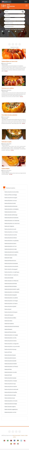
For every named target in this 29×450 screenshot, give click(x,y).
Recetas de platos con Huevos (11, 303)
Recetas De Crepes (8, 257)
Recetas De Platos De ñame (10, 332)
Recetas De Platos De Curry (10, 260)
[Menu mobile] (26, 6)
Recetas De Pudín (8, 375)
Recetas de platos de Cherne (11, 237)
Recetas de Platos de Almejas (11, 194)
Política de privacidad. (16, 435)
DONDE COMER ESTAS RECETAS (9, 26)
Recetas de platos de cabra (10, 211)
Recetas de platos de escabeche (11, 266)
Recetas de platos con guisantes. (12, 240)
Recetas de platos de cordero (11, 254)
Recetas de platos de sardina (11, 392)
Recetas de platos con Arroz (11, 200)
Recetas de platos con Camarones (12, 220)
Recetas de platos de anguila (11, 197)
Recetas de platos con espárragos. (12, 272)
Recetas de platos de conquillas (11, 252)
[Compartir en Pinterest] (13, 44)
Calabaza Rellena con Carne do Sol (9, 61)
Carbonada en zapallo (6, 141)
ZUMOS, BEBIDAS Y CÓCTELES (9, 22)
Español (5, 1)
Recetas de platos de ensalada (11, 263)
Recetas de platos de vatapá (11, 403)
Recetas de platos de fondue (11, 283)
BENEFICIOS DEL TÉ (7, 19)
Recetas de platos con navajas (11, 335)
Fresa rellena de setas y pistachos (9, 115)
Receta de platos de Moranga (11, 214)
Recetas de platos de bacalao (11, 206)
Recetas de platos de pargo (10, 349)
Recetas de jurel (8, 309)
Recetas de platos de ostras (10, 340)
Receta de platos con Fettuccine (11, 280)
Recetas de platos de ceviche (11, 234)
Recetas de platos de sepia (10, 395)
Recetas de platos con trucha (11, 400)
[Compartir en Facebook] (9, 44)
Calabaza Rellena (5, 168)
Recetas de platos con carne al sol (12, 223)
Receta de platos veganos (10, 406)
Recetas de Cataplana (9, 226)
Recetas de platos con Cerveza (11, 232)
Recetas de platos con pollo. (11, 372)
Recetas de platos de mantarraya (12, 326)
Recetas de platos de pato (10, 355)
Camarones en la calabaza (8, 88)
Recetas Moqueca (8, 329)
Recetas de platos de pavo (10, 357)
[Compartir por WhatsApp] (19, 44)
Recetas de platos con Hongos (11, 300)
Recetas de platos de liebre (10, 317)
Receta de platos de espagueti (11, 269)
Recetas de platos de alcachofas (12, 191)
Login (25, 1)
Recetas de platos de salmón (11, 386)
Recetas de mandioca (9, 323)
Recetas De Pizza (8, 369)
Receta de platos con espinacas (11, 274)
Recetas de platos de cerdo (10, 229)
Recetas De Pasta (8, 352)
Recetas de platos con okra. (11, 337)
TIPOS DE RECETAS (7, 15)
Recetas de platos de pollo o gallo (12, 289)
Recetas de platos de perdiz (10, 360)
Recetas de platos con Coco (11, 246)
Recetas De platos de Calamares (11, 217)
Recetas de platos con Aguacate (11, 343)
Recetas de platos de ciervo (10, 243)
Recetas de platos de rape (10, 383)
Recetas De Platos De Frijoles (11, 286)
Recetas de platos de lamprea (11, 312)
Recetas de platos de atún (10, 203)
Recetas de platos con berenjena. (12, 209)
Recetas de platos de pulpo (10, 378)
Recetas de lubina (8, 320)
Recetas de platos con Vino (10, 412)
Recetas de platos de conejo (11, 249)
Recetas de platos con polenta (11, 297)
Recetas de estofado (9, 277)
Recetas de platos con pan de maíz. (12, 346)
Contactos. (23, 435)
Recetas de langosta (9, 315)
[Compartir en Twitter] (16, 44)
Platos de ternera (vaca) (10, 398)
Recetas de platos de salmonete (11, 389)
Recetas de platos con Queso (11, 380)
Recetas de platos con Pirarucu (11, 366)
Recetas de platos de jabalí (10, 306)
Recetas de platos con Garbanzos (12, 292)
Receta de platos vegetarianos (11, 409)
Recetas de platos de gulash (11, 294)
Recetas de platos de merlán (11, 363)
